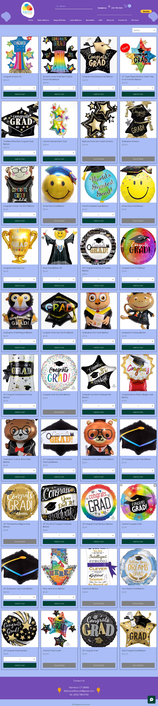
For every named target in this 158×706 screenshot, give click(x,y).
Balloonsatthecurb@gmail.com (79, 690)
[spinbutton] (20, 88)
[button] (128, 6)
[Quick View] (19, 55)
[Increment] (34, 88)
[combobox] (144, 30)
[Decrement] (5, 88)
